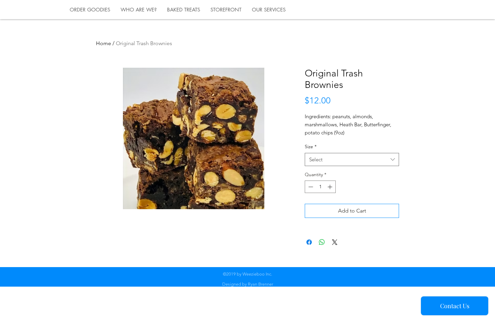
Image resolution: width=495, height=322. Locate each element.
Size (311, 146)
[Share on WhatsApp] (322, 242)
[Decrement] (310, 187)
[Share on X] (335, 242)
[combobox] (352, 159)
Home (103, 43)
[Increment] (330, 187)
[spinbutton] (320, 187)
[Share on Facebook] (309, 242)
